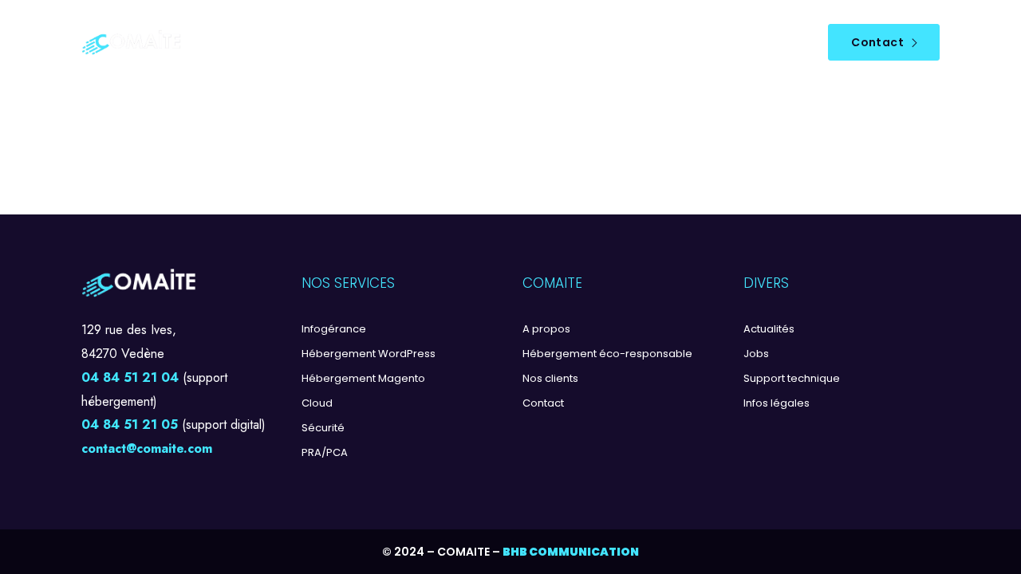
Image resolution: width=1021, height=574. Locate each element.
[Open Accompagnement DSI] (633, 42)
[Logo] (131, 42)
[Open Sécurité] (401, 42)
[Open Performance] (498, 42)
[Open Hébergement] (326, 42)
